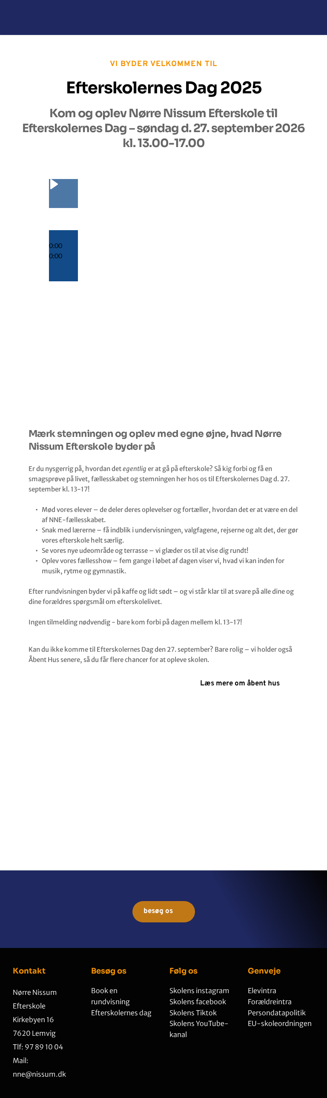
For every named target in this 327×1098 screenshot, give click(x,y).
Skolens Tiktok (193, 1012)
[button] (63, 235)
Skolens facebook (197, 1001)
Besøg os (108, 971)
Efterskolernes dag (121, 1012)
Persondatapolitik (277, 1012)
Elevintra (262, 990)
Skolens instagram (199, 990)
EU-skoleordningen (280, 1023)
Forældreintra (270, 1001)
